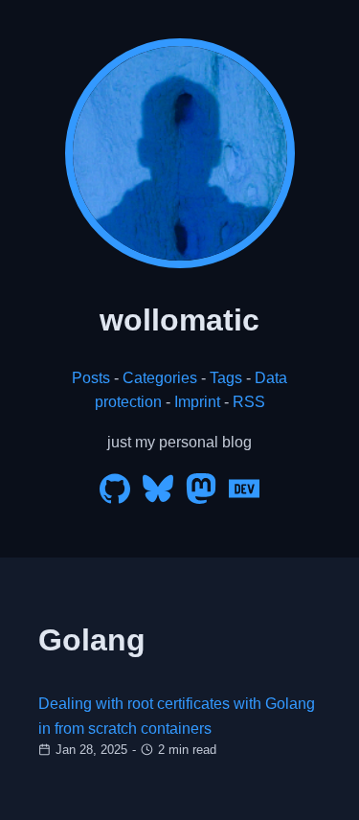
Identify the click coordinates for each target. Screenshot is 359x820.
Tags (226, 378)
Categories (160, 378)
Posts (91, 378)
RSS (249, 402)
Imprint (197, 402)
